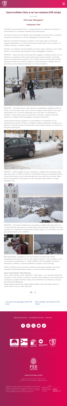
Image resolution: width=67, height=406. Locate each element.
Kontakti (48, 317)
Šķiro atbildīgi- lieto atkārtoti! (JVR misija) (47, 303)
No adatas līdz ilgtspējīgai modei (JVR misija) (18, 303)
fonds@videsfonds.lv (41, 380)
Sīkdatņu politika (20, 317)
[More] (35, 292)
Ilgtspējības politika (36, 317)
